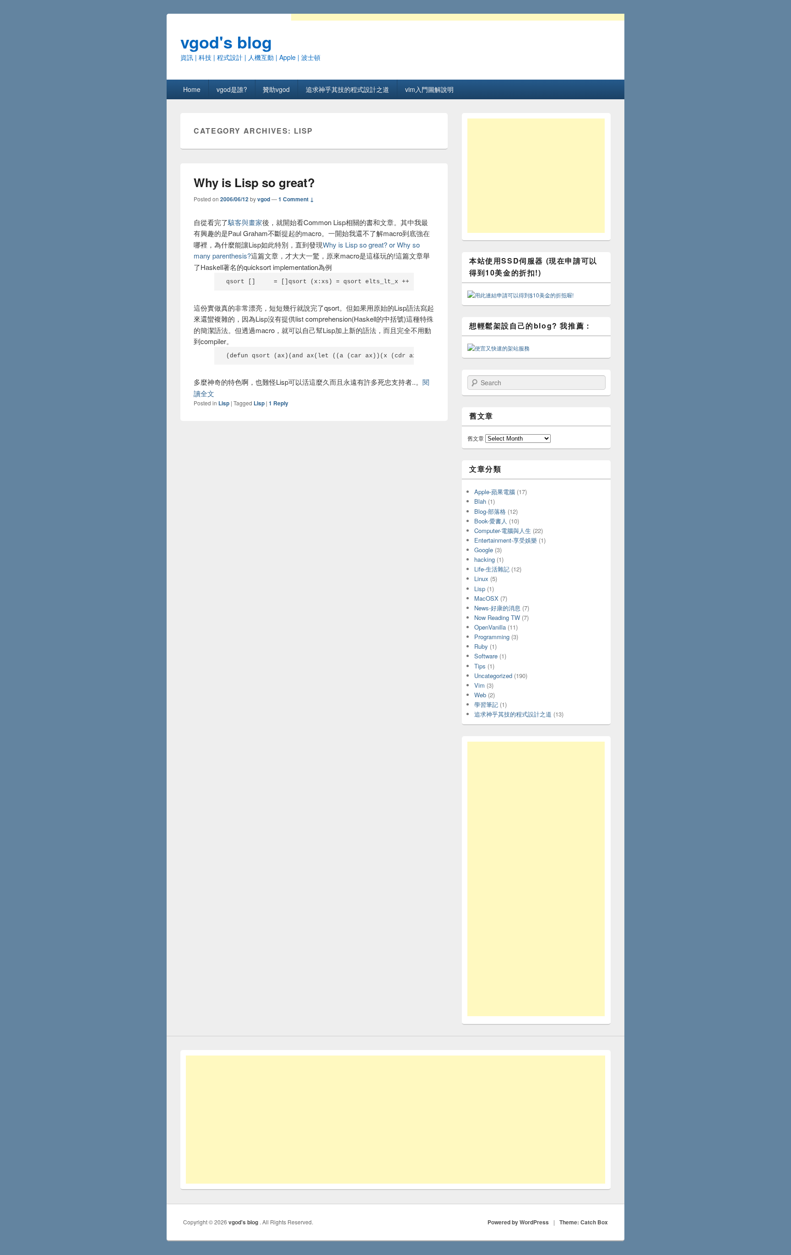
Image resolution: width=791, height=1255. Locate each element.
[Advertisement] (536, 175)
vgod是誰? (232, 89)
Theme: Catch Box (583, 1222)
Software (486, 656)
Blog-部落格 (490, 511)
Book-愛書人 (490, 521)
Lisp (223, 403)
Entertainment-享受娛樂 (505, 540)
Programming (491, 636)
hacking (484, 559)
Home (191, 89)
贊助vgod (276, 89)
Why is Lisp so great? (254, 182)
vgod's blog (226, 42)
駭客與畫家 (245, 222)
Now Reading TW (497, 617)
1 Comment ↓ (296, 199)
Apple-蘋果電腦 (494, 491)
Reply (278, 403)
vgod (263, 199)
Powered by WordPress (518, 1222)
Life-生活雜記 (491, 569)
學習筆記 (486, 704)
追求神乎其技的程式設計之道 (347, 89)
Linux (481, 578)
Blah (480, 501)
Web (480, 694)
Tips (480, 666)
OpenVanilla (490, 627)
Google (483, 549)
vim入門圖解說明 (429, 89)
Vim (479, 685)
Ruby (481, 646)
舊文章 (475, 438)
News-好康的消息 (497, 607)
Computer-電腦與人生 (502, 530)
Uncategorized (493, 675)
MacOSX (486, 598)
